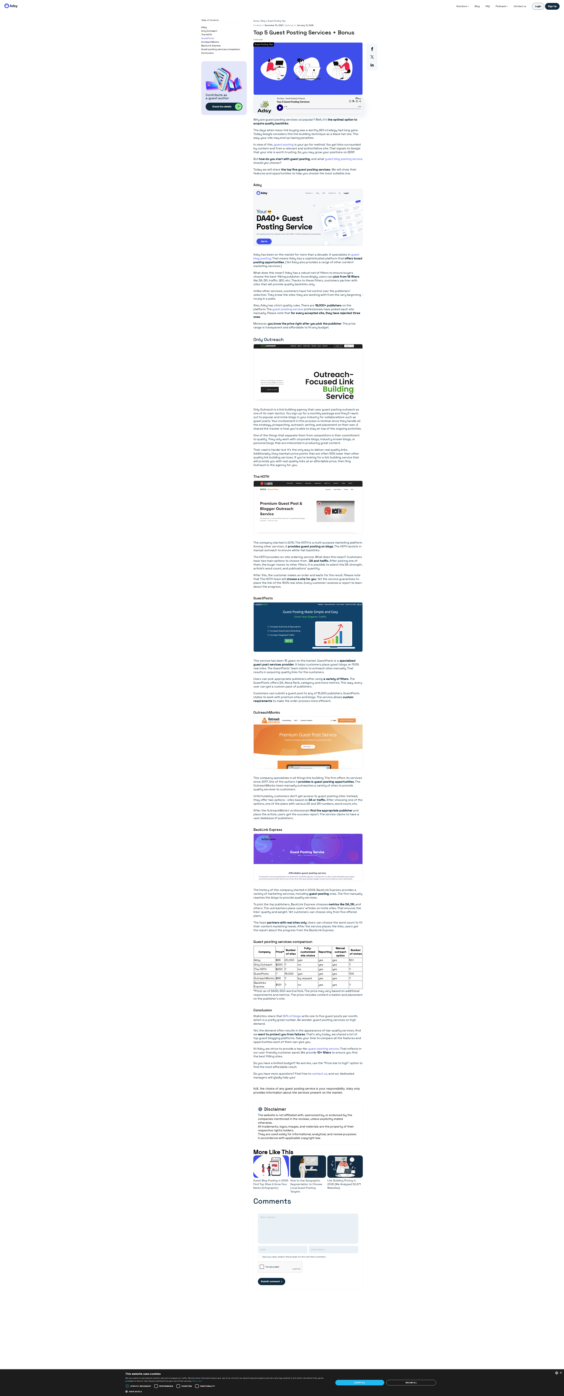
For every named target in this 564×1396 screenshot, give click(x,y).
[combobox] (556, 1372)
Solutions (461, 6)
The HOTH (206, 34)
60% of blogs (292, 1016)
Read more (197, 1381)
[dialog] (282, 1382)
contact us (319, 1074)
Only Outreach (209, 31)
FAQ (488, 6)
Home (256, 21)
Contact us (520, 6)
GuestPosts (207, 38)
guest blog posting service (343, 159)
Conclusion (207, 53)
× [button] (561, 1373)
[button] (226, 1392)
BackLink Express (210, 45)
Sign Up (552, 6)
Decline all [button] (411, 1382)
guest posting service (287, 309)
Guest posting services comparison (220, 49)
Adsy (204, 27)
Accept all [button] (359, 1382)
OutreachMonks (210, 42)
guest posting (284, 144)
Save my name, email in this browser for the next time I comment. (294, 1256)
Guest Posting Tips (277, 21)
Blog (477, 6)
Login (538, 6)
